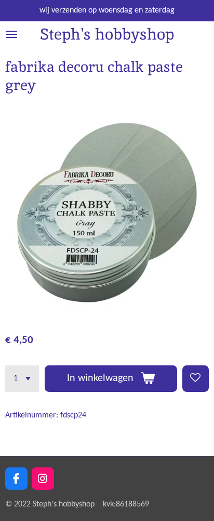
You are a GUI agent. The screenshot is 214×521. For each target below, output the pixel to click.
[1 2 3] (22, 378)
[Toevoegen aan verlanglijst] (195, 378)
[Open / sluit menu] (11, 34)
